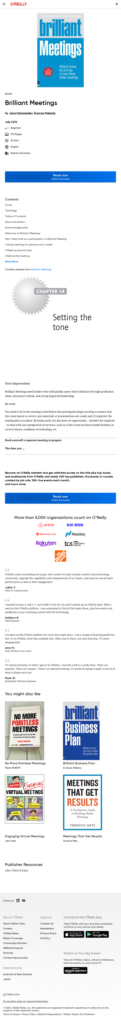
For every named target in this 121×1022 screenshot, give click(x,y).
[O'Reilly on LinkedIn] (18, 900)
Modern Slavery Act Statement (79, 1014)
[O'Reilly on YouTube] (23, 900)
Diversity (8, 953)
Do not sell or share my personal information (25, 1001)
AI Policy (45, 938)
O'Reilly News (11, 933)
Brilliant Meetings (41, 269)
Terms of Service (11, 1014)
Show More (11, 261)
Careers (7, 928)
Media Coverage (13, 938)
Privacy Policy (48, 933)
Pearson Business (20, 153)
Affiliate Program (13, 948)
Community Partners (15, 943)
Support (46, 917)
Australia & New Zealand (17, 974)
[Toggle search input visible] (117, 4)
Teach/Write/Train (14, 923)
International (12, 968)
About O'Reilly (13, 917)
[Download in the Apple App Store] (74, 937)
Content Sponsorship (15, 957)
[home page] (18, 4)
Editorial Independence (49, 1014)
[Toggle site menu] (4, 4)
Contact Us (46, 923)
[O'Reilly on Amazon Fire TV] (75, 973)
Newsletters (47, 928)
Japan (7, 979)
